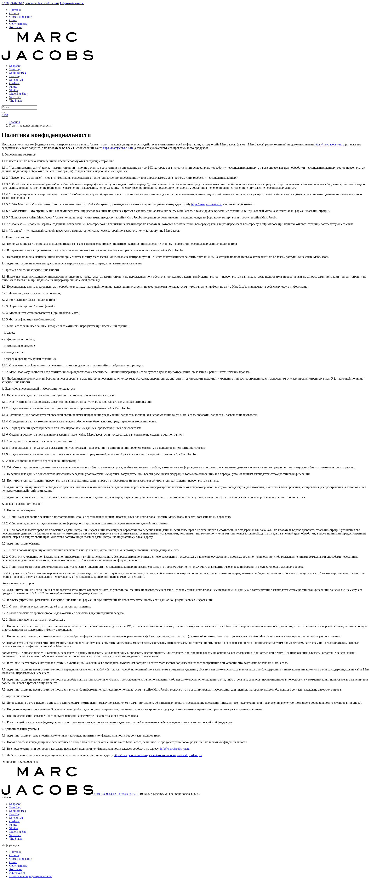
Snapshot (14, 65)
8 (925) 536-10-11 (128, 793)
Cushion (14, 83)
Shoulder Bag (17, 72)
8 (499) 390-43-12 (13, 3)
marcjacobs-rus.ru (333, 144)
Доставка (15, 9)
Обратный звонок (72, 3)
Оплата (14, 13)
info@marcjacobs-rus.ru (175, 748)
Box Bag (14, 76)
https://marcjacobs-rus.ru (118, 148)
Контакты (15, 27)
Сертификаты (18, 23)
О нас (13, 20)
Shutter (13, 90)
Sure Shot (15, 97)
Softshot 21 (16, 79)
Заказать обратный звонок (42, 3)
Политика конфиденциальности (30, 876)
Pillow (13, 86)
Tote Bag (14, 69)
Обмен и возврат (20, 16)
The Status (15, 100)
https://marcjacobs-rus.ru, (206, 204)
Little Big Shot (18, 93)
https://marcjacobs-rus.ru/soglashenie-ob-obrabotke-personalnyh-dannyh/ (158, 755)
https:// (319, 144)
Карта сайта (17, 872)
